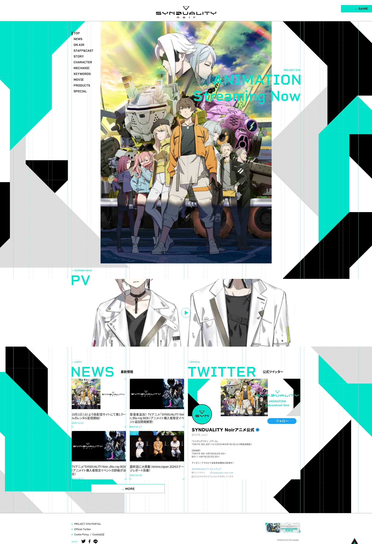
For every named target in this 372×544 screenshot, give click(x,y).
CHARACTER (83, 62)
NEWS (78, 39)
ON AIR (79, 45)
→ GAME (361, 8)
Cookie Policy (81, 534)
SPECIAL (80, 91)
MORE (128, 489)
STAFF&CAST (83, 50)
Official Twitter (82, 529)
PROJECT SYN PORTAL (87, 524)
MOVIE (79, 79)
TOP (77, 33)
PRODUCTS (82, 85)
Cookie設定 (98, 534)
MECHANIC (82, 68)
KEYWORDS (82, 74)
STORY (79, 56)
